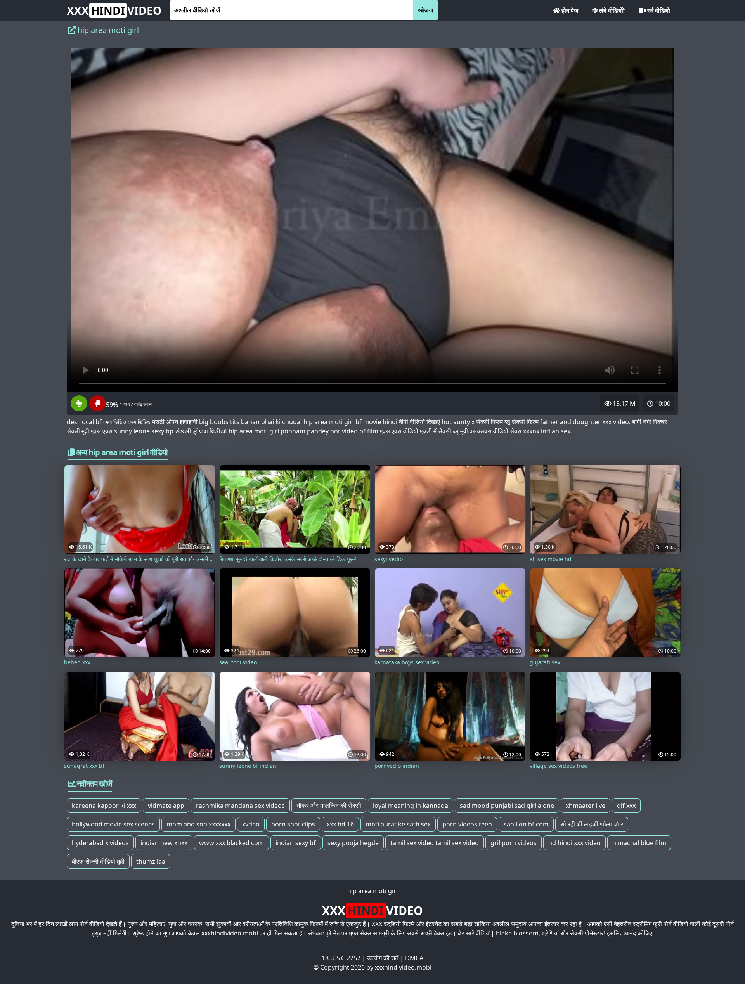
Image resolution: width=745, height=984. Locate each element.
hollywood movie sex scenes (113, 824)
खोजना (425, 10)
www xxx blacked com (231, 842)
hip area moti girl (372, 891)
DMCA (414, 958)
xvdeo (251, 824)
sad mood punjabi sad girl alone (507, 805)
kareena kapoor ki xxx (104, 805)
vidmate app (166, 805)
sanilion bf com (526, 824)
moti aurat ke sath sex (398, 824)
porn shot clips (293, 824)
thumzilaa (150, 861)
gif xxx (626, 805)
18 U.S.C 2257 (341, 958)
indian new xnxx (163, 842)
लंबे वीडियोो (611, 10)
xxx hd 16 (340, 824)
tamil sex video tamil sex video (434, 842)
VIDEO (114, 10)
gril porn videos (513, 842)
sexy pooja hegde (353, 842)
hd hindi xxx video (574, 842)
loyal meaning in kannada (410, 805)
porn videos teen (467, 824)
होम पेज (569, 10)
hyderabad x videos (100, 842)
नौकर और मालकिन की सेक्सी (328, 805)
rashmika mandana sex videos (240, 805)
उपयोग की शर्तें (382, 958)
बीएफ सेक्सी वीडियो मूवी (98, 861)
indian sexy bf (295, 842)
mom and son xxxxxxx (198, 824)
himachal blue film (639, 842)
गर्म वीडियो (658, 10)
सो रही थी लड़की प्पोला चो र (591, 824)
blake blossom (517, 933)
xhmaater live (585, 805)
